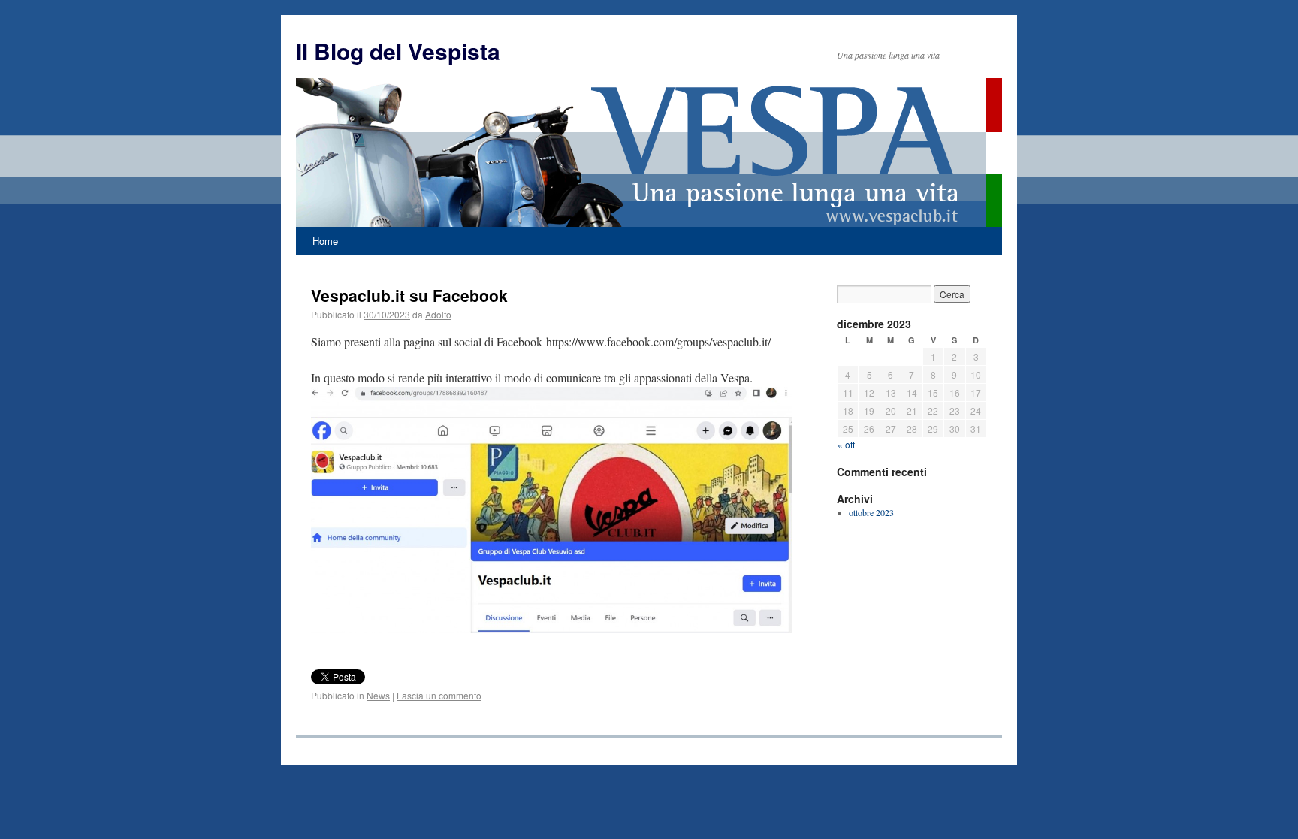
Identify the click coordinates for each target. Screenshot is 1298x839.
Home (325, 241)
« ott (846, 444)
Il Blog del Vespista (398, 51)
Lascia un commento (439, 695)
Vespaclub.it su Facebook (409, 295)
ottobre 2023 (871, 512)
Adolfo (438, 314)
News (378, 695)
